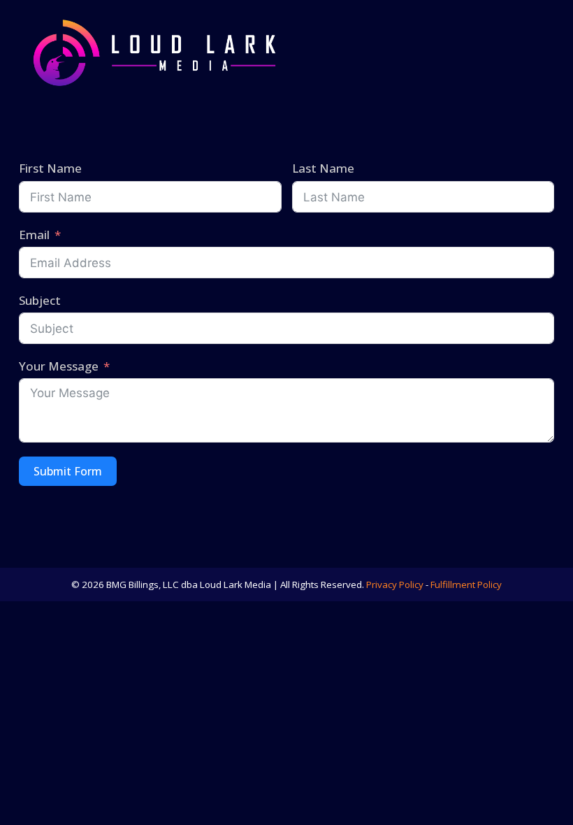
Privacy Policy (394, 584)
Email (34, 235)
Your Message (59, 366)
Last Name (323, 168)
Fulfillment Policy (466, 584)
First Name (50, 168)
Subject (40, 300)
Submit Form (68, 471)
